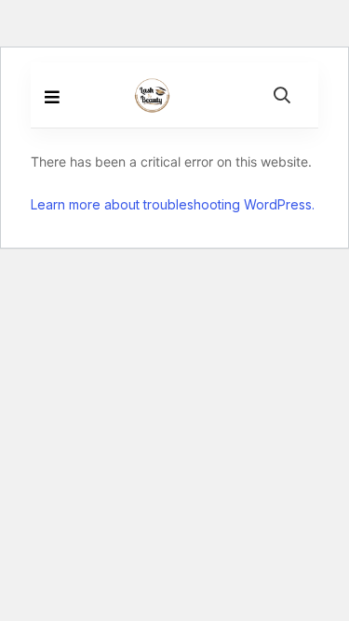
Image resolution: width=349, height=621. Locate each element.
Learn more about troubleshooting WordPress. (173, 204)
